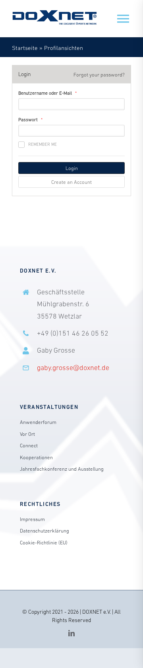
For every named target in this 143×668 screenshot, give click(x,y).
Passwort (28, 119)
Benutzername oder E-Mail (45, 93)
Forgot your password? (99, 75)
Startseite (25, 47)
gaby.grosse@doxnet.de (73, 368)
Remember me (42, 144)
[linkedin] (71, 633)
